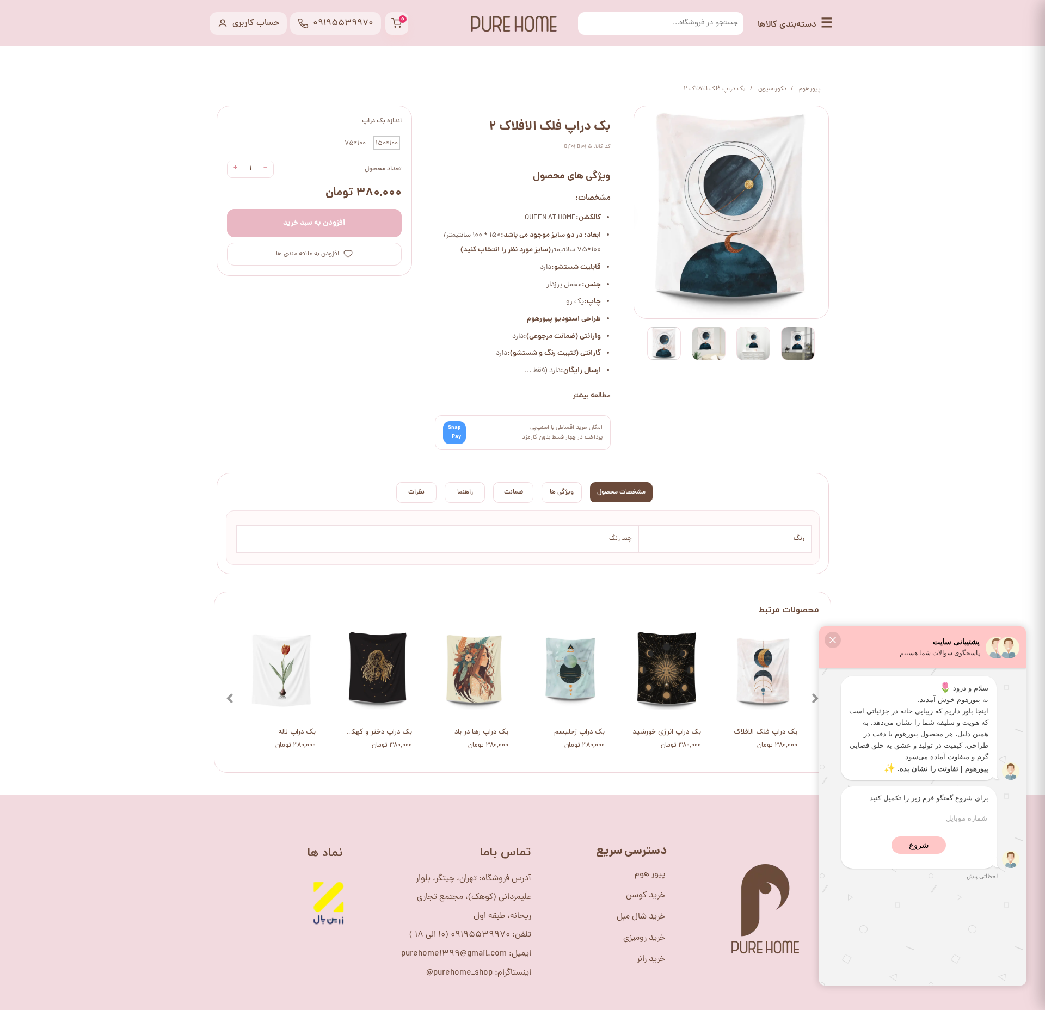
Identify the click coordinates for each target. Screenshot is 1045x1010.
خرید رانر (651, 959)
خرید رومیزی (644, 938)
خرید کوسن (645, 895)
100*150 (387, 143)
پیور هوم (650, 874)
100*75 (355, 143)
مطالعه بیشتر (592, 396)
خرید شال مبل (641, 916)
